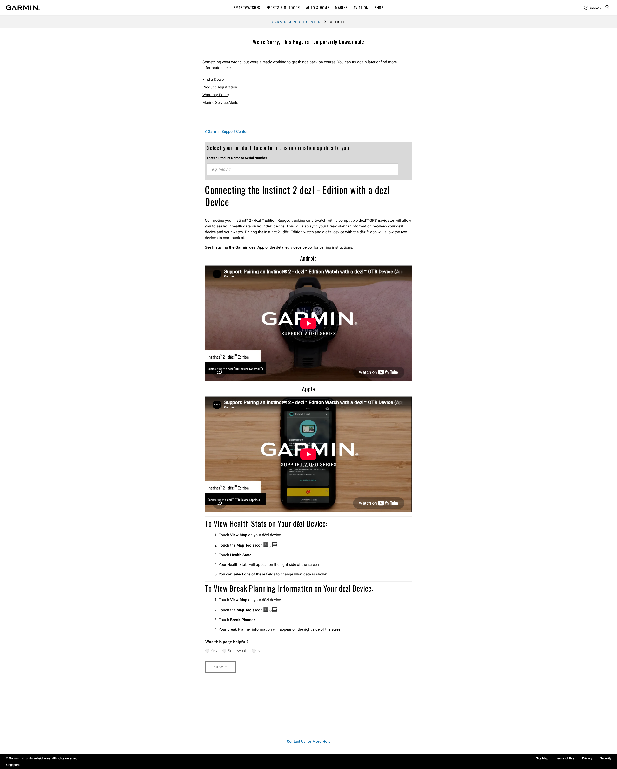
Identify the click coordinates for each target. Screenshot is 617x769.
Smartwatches (247, 8)
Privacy (587, 758)
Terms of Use (565, 758)
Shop (379, 8)
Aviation (360, 8)
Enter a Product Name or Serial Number (237, 158)
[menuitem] (592, 7)
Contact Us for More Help (308, 741)
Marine (341, 8)
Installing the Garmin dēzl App (238, 247)
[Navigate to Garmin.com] (23, 7)
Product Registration (219, 87)
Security (605, 758)
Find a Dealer (213, 79)
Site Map (542, 758)
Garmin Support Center (296, 22)
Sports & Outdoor (283, 8)
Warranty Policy (215, 95)
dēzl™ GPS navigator (376, 220)
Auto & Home (317, 8)
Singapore (13, 765)
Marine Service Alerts (220, 102)
